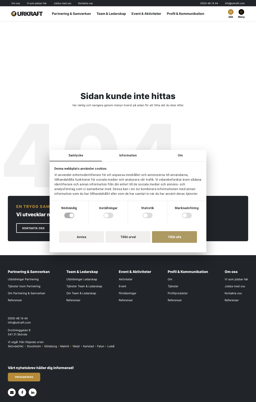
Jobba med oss (62, 3)
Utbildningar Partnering (23, 279)
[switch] (108, 215)
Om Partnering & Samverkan (26, 293)
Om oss (15, 3)
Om (170, 279)
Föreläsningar (127, 293)
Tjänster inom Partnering (24, 286)
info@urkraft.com (235, 3)
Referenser (15, 300)
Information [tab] (128, 155)
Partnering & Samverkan (71, 14)
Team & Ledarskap (111, 14)
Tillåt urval (128, 237)
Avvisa (81, 237)
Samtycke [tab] (75, 155)
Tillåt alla (174, 237)
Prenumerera (24, 376)
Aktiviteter (126, 279)
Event (122, 286)
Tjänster (173, 286)
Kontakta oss (85, 3)
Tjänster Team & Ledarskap (84, 286)
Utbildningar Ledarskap (81, 279)
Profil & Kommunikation (185, 14)
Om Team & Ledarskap (81, 293)
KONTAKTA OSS (33, 228)
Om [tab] (180, 155)
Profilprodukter (178, 293)
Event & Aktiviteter (146, 14)
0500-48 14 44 (209, 3)
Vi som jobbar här (37, 3)
